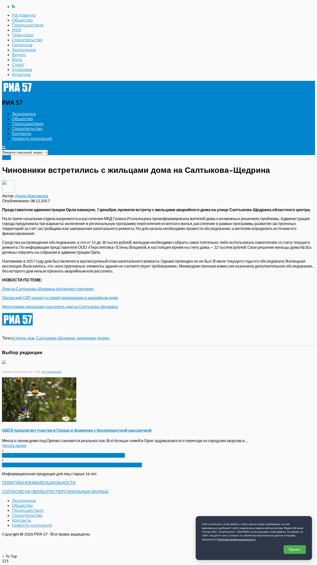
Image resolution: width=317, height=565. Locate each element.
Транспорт (23, 35)
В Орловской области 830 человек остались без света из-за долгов (72, 465)
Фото (17, 59)
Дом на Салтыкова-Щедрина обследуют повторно (48, 288)
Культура (21, 74)
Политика (22, 45)
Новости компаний (32, 138)
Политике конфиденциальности (236, 539)
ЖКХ (16, 30)
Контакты (21, 133)
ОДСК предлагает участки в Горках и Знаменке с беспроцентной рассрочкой (77, 430)
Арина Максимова (31, 195)
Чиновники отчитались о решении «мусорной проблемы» (63, 455)
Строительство (27, 40)
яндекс (103, 338)
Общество (22, 20)
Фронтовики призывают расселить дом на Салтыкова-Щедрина (60, 306)
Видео (19, 54)
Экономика (24, 49)
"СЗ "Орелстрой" (51, 371)
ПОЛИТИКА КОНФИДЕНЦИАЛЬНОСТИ (39, 482)
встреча (18, 338)
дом (30, 338)
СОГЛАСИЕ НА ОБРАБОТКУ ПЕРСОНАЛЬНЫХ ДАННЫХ (55, 491)
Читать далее (14, 445)
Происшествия (28, 25)
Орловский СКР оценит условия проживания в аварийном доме (60, 297)
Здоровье (22, 69)
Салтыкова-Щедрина (55, 338)
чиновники (86, 338)
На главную (24, 15)
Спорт (18, 64)
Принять (295, 549)
